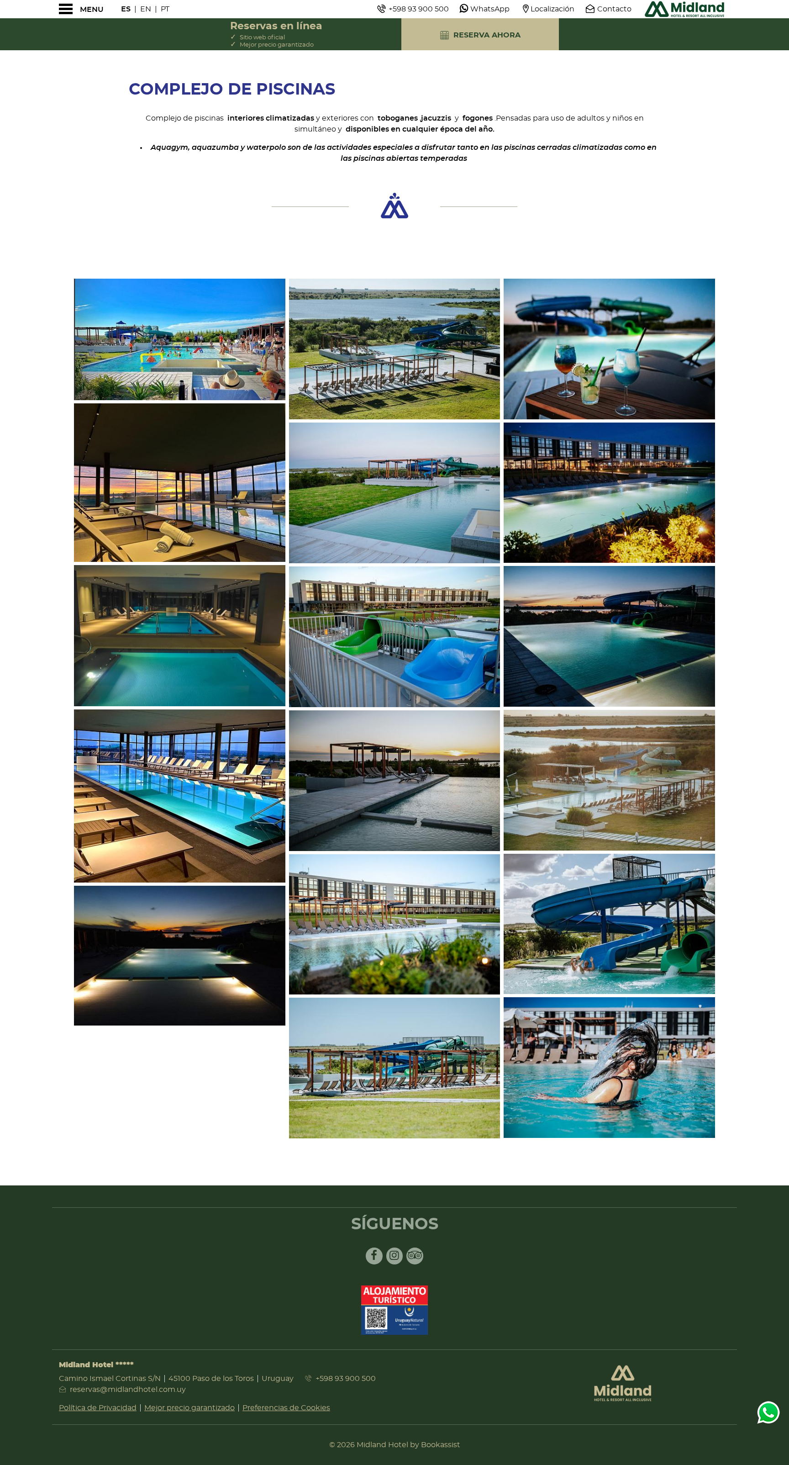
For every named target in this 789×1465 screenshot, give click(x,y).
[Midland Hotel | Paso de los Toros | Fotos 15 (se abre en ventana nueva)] (609, 780)
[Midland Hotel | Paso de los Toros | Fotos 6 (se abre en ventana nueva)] (394, 349)
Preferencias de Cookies (286, 1408)
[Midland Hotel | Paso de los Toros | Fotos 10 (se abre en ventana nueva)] (394, 924)
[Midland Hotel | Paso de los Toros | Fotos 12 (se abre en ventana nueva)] (609, 349)
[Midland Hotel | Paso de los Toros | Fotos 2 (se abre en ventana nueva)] (179, 482)
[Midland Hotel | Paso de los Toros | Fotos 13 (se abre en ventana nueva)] (609, 493)
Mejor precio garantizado (189, 1408)
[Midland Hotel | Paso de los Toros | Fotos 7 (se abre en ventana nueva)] (394, 493)
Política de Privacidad (98, 1408)
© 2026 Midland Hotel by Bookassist (394, 1445)
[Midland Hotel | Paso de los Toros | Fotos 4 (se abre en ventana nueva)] (179, 796)
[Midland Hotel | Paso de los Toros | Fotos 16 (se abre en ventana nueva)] (609, 924)
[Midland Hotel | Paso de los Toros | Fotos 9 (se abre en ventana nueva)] (394, 780)
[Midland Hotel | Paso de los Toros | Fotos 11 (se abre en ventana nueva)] (394, 1068)
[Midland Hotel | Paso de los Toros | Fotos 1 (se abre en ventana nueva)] (179, 339)
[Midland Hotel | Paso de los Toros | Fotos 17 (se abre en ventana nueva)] (609, 1067)
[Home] (684, 9)
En (145, 9)
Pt (165, 9)
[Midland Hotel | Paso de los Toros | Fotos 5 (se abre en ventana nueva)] (179, 956)
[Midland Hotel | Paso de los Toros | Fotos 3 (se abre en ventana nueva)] (179, 635)
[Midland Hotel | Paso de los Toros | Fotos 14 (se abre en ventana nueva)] (609, 636)
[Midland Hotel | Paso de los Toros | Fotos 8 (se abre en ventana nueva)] (394, 636)
